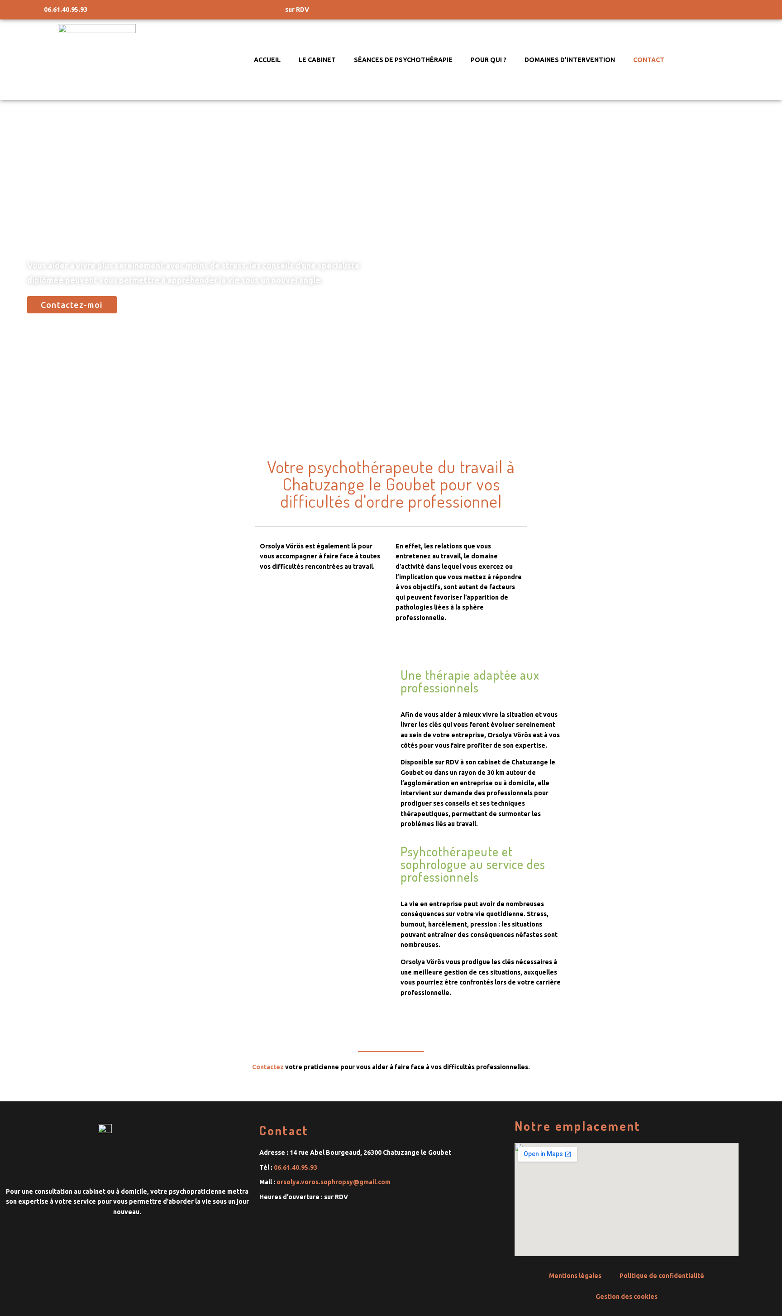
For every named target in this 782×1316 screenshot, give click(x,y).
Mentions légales (575, 1275)
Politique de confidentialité (662, 1275)
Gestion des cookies (627, 1296)
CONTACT (648, 59)
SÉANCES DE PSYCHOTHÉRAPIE (403, 59)
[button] (72, 304)
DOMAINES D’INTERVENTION (570, 59)
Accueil (267, 59)
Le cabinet (317, 59)
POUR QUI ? (488, 59)
